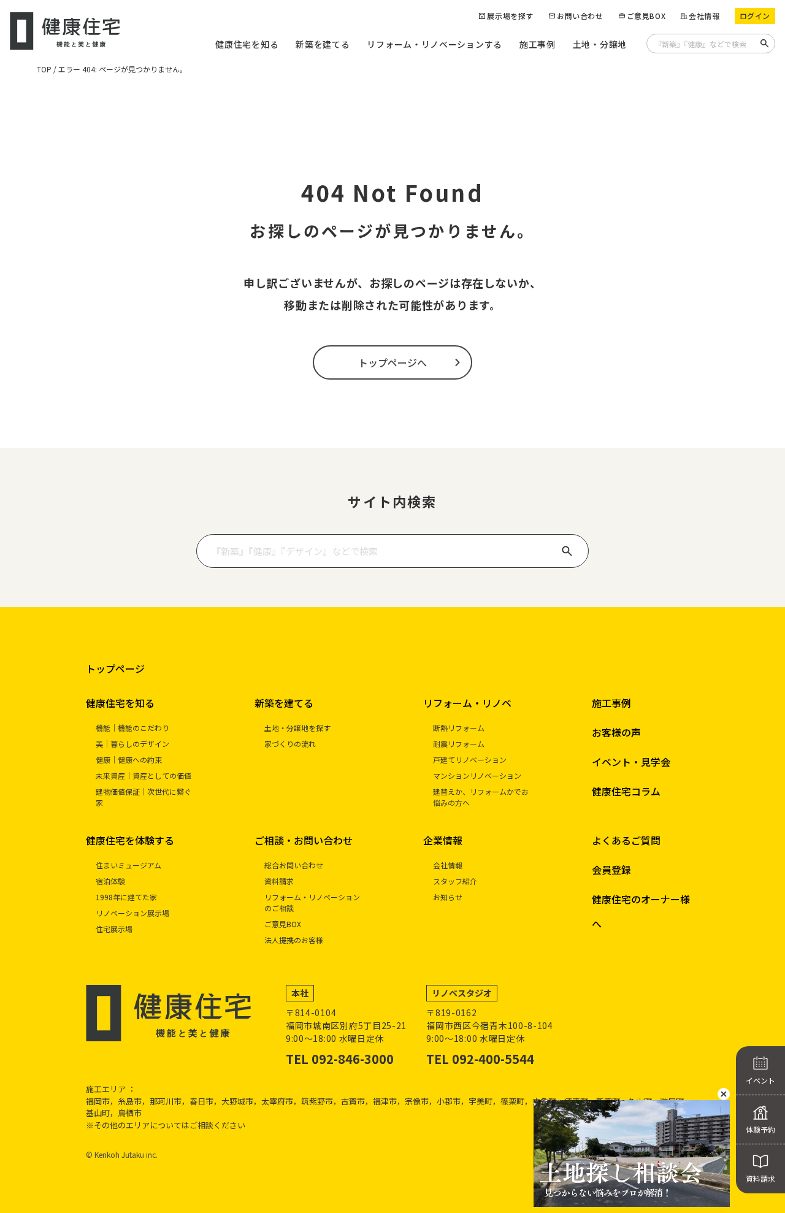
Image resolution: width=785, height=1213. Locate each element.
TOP (44, 69)
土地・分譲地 (600, 44)
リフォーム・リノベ (467, 702)
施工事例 (537, 44)
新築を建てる (323, 44)
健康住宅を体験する (130, 840)
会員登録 (611, 869)
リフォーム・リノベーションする (434, 44)
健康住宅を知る (246, 44)
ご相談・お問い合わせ (304, 840)
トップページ (115, 668)
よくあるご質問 (626, 840)
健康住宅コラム (626, 791)
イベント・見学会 (631, 761)
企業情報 (442, 840)
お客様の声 (616, 732)
